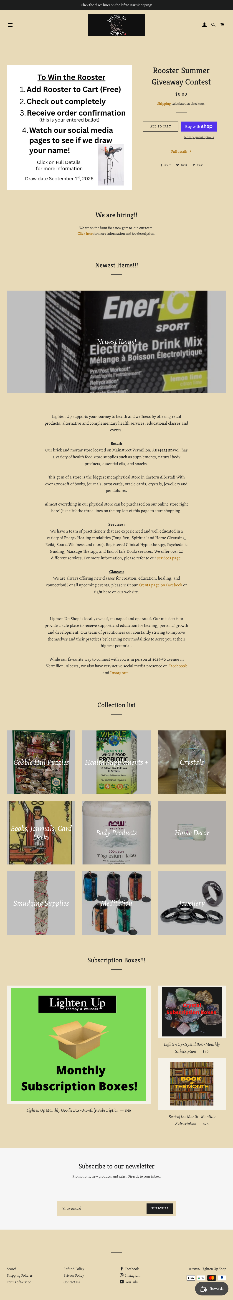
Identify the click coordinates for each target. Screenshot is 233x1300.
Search (12, 1268)
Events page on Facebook (160, 585)
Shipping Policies (20, 1275)
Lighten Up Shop (213, 1268)
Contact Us (71, 1282)
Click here (85, 233)
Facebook (131, 1268)
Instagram (119, 673)
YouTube (132, 1282)
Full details (179, 151)
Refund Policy (73, 1268)
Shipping (164, 103)
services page (168, 558)
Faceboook (177, 666)
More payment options (199, 137)
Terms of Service (19, 1282)
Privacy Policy (73, 1275)
